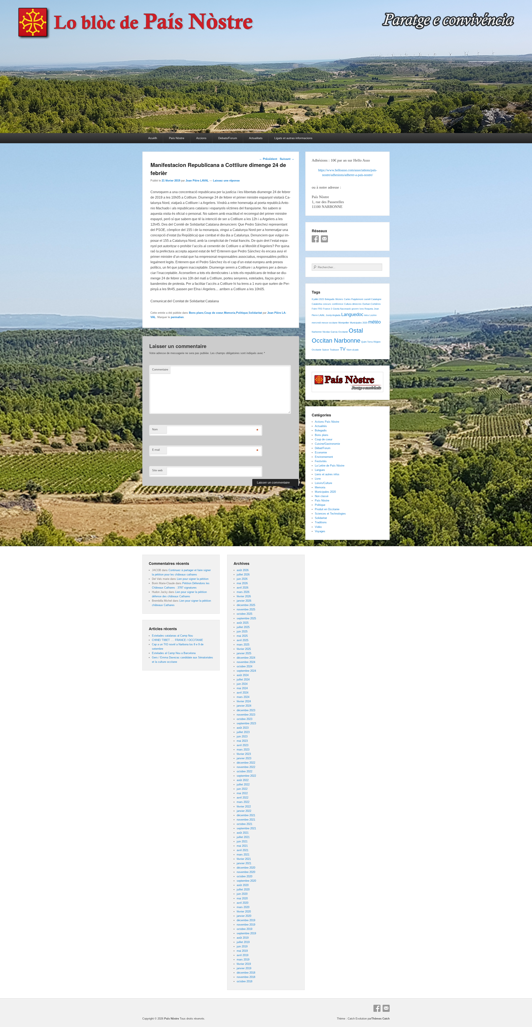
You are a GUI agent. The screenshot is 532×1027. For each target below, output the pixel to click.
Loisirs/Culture (323, 483)
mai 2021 (242, 845)
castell (367, 299)
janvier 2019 (244, 968)
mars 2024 (243, 697)
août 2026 (243, 570)
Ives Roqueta (366, 308)
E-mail (156, 449)
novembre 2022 (246, 767)
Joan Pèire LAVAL (197, 180)
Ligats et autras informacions (293, 138)
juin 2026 (242, 578)
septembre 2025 (246, 618)
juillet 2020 (243, 889)
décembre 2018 (246, 972)
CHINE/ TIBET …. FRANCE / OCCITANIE (177, 640)
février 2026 (244, 596)
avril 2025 (242, 640)
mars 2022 (243, 802)
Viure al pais (352, 349)
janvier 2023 (244, 758)
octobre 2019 (244, 929)
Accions (201, 138)
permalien (177, 317)
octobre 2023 (244, 719)
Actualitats (255, 138)
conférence (337, 304)
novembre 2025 (246, 609)
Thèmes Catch (380, 1018)
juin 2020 (242, 893)
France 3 (327, 308)
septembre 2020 (246, 880)
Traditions (321, 522)
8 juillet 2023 (318, 299)
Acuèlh (152, 138)
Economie (321, 452)
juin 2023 (242, 736)
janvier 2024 (244, 705)
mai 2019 (242, 950)
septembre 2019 (246, 933)
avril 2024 (242, 692)
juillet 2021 (243, 837)
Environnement (324, 456)
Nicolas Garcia (330, 332)
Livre (318, 478)
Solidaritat (255, 312)
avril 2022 (242, 797)
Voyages (320, 531)
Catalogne (376, 299)
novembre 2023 (246, 714)
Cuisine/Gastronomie (327, 443)
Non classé (321, 496)
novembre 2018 (246, 977)
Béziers (339, 299)
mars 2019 (243, 959)
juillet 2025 (243, 627)
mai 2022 (242, 793)
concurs (327, 304)
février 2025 (244, 649)
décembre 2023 (246, 710)
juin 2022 (242, 788)
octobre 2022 (244, 771)
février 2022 (244, 806)
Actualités (321, 426)
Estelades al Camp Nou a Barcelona (174, 653)
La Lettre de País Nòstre (329, 465)
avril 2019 (242, 955)
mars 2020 (243, 907)
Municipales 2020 (358, 322)
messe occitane (329, 322)
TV (343, 349)
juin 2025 (242, 631)
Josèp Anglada (333, 315)
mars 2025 (243, 644)
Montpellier (343, 322)
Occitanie (343, 332)
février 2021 (244, 858)
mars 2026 (243, 592)
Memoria (229, 312)
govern (355, 308)
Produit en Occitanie (327, 509)
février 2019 (244, 963)
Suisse (325, 349)
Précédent (268, 158)
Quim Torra (367, 342)
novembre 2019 (246, 924)
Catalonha (317, 304)
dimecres (357, 304)
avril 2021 (242, 850)
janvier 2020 (244, 915)
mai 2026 (242, 583)
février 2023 (244, 753)
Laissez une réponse (226, 180)
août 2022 (243, 780)
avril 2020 (242, 902)
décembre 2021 (246, 815)
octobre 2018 (244, 981)
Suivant (287, 158)
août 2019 (243, 937)
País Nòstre (176, 138)
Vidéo (318, 526)
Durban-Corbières (371, 304)
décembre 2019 (246, 920)
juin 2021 (242, 841)
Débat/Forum (322, 448)
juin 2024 (242, 683)
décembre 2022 (246, 762)
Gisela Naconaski (342, 308)
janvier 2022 (244, 810)
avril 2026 (242, 587)
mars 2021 (243, 854)
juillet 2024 (243, 679)
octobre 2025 (244, 613)
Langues (320, 470)
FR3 (320, 308)
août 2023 (243, 727)
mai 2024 (242, 688)
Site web (157, 470)
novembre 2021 (246, 819)
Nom (155, 429)
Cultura (347, 304)
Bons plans (196, 312)
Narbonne (317, 332)
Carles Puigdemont (353, 299)
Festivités (321, 461)
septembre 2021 (246, 828)
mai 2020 (242, 898)
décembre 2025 (246, 605)
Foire (314, 308)
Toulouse (334, 349)
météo (374, 322)
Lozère (373, 315)
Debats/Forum (227, 138)
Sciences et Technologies (330, 513)
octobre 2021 (244, 824)
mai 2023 (242, 740)
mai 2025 (242, 635)
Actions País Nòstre (327, 421)
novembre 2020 (246, 872)
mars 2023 (243, 749)
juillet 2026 (243, 574)
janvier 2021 (244, 863)
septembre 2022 (246, 775)
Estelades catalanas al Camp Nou (172, 635)
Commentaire (160, 369)
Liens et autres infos (327, 474)
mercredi (316, 322)
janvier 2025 (244, 653)
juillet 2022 (243, 784)
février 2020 (244, 911)
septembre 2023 (246, 723)
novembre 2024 (246, 662)
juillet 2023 (243, 732)
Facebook (315, 238)
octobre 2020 (244, 876)
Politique (242, 312)
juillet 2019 (243, 942)
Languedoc (352, 314)
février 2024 (244, 701)
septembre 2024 (246, 670)
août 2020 (243, 885)
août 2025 (243, 622)
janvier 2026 (244, 600)
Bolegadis (330, 299)
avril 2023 (242, 745)
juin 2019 (242, 946)
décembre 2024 (246, 657)
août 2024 (243, 675)
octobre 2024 (244, 666)
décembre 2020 (246, 867)
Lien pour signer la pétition (192, 578)
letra (366, 315)
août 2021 (243, 832)
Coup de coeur (213, 312)
